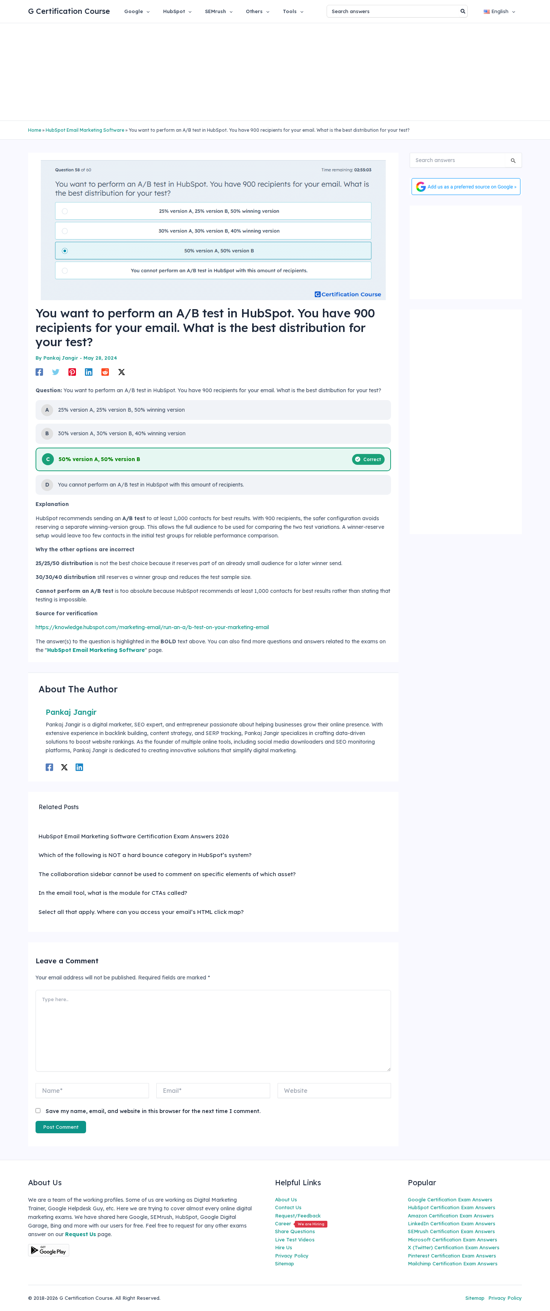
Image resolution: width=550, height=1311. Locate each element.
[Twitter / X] (121, 371)
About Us (286, 1199)
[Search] (463, 11)
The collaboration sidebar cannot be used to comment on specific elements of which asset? (167, 874)
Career (299, 1223)
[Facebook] (39, 371)
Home (34, 130)
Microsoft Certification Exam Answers (452, 1240)
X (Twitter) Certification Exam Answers (453, 1247)
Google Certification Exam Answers (450, 1199)
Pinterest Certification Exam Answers (452, 1256)
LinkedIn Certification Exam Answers (451, 1223)
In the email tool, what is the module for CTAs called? (113, 892)
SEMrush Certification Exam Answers (451, 1231)
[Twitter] (55, 371)
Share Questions (295, 1231)
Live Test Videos (295, 1240)
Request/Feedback (298, 1216)
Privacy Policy (292, 1256)
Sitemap (284, 1263)
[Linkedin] (88, 371)
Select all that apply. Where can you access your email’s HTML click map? (141, 911)
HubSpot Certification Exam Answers (451, 1207)
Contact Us (288, 1207)
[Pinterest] (72, 371)
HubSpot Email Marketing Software (85, 130)
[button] (146, 11)
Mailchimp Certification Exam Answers (453, 1263)
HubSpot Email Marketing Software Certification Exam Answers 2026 (134, 836)
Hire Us (283, 1247)
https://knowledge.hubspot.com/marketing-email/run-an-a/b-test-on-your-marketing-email (152, 627)
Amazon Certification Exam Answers (451, 1216)
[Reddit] (105, 371)
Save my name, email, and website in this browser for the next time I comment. (153, 1111)
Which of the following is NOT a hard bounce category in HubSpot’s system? (145, 855)
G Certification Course (69, 11)
